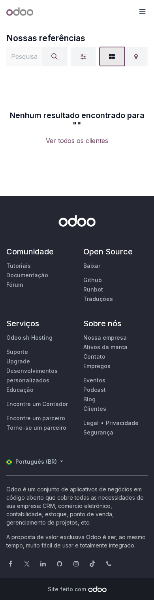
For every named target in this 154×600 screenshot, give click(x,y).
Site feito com (67, 589)
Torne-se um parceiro (36, 427)
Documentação (27, 275)
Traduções (98, 298)
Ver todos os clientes (77, 141)
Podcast (94, 389)
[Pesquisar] (54, 56)
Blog (89, 399)
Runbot (93, 289)
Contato (94, 356)
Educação (20, 389)
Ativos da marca (105, 347)
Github (92, 279)
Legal (91, 422)
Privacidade (122, 422)
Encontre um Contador (37, 404)
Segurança (98, 432)
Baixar (91, 265)
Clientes (94, 408)
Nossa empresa (105, 337)
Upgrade (18, 361)
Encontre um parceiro (35, 418)
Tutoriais (18, 265)
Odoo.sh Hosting (29, 337)
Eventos (94, 380)
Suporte (17, 351)
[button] (142, 12)
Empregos (97, 366)
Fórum (14, 284)
